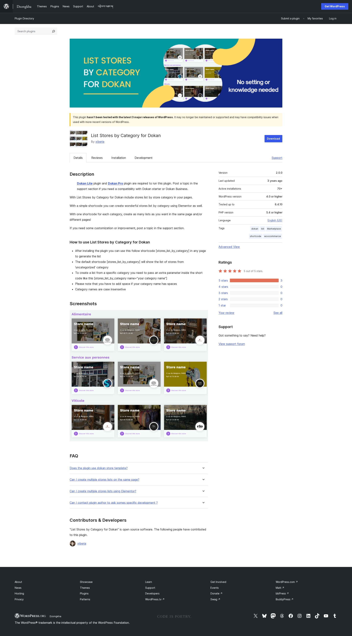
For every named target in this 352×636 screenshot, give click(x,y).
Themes (85, 587)
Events (214, 587)
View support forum (232, 344)
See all (278, 313)
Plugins (84, 593)
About (18, 581)
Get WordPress (335, 6)
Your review (226, 313)
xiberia (100, 141)
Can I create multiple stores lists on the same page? (104, 479)
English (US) (275, 220)
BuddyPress (285, 599)
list (262, 228)
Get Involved (218, 581)
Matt (280, 587)
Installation (118, 158)
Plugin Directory (24, 18)
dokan (254, 228)
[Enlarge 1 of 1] (203, 315)
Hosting (19, 593)
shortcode (255, 236)
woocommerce (272, 236)
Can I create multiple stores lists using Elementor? (103, 491)
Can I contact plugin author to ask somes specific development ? (114, 502)
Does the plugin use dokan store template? (99, 468)
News (18, 587)
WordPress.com (287, 581)
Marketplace (274, 228)
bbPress (282, 593)
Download (273, 138)
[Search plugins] (53, 31)
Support (277, 158)
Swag (215, 599)
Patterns (85, 599)
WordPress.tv (155, 599)
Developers (152, 593)
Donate (216, 593)
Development (144, 158)
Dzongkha (55, 616)
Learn (148, 581)
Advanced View (229, 247)
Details (78, 158)
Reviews (97, 158)
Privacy (19, 599)
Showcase (86, 581)
